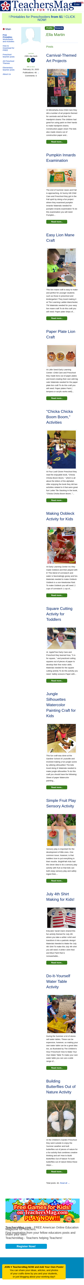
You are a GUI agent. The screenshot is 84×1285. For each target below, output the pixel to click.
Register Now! (26, 1246)
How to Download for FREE (8, 48)
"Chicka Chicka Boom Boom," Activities (59, 417)
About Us (7, 74)
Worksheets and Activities (8, 38)
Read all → (65, 1183)
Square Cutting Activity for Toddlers (59, 614)
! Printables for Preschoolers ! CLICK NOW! (42, 18)
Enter (77, 4)
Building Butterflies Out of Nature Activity (60, 1086)
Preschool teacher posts (9, 55)
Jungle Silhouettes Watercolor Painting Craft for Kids (61, 705)
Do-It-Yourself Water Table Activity (58, 981)
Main (8, 29)
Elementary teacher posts (9, 69)
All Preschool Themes (8, 62)
